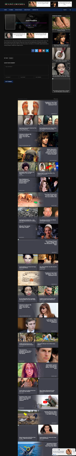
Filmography (31, 27)
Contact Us (35, 9)
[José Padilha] (10, 22)
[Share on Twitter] (36, 50)
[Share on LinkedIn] (47, 50)
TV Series (11, 9)
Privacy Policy (18, 9)
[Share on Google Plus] (40, 50)
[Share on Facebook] (32, 50)
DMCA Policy (27, 9)
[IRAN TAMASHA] (14, 4)
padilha (11, 58)
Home (5, 9)
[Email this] (43, 50)
